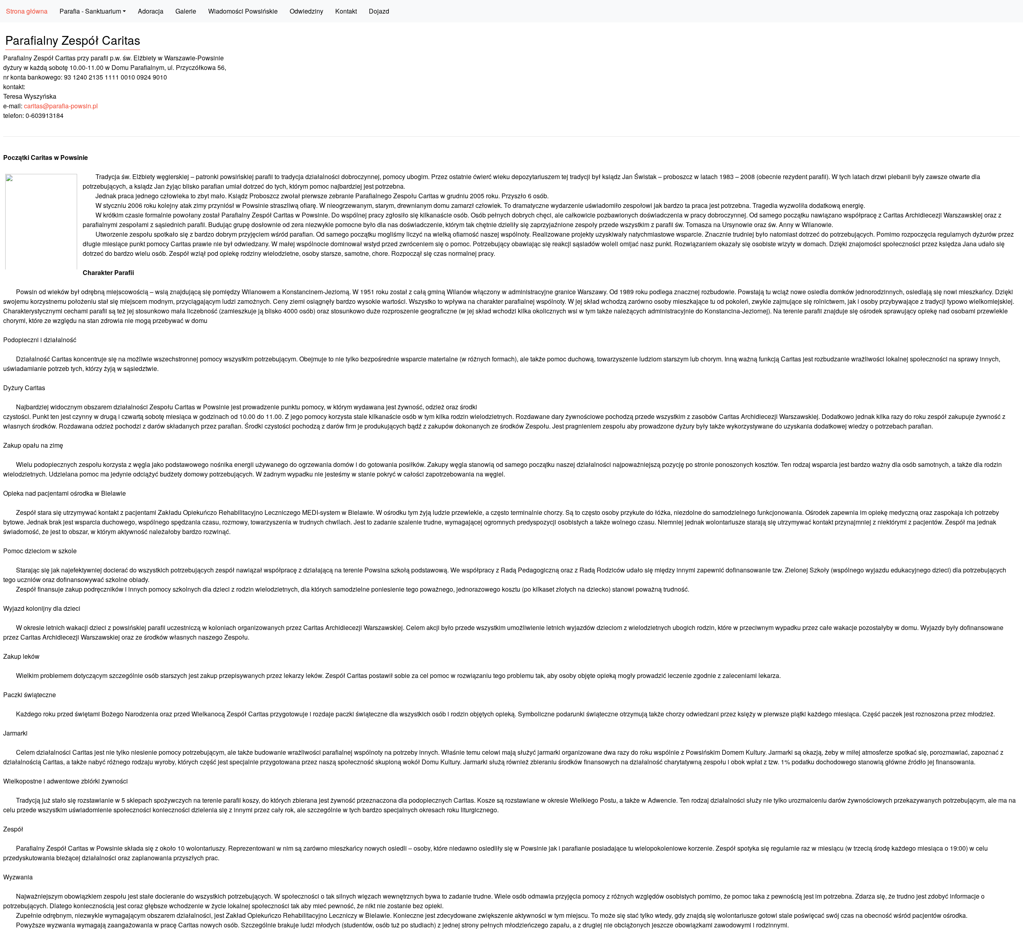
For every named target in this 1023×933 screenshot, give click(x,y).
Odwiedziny (306, 11)
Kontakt (346, 11)
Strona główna (27, 11)
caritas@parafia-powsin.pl (61, 105)
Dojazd (379, 11)
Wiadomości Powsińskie (243, 11)
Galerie (185, 11)
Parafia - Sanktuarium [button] (90, 11)
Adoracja (150, 11)
